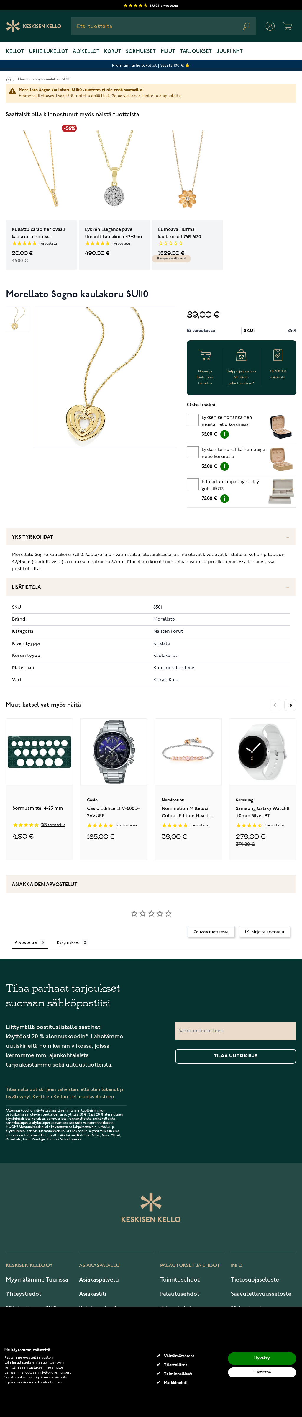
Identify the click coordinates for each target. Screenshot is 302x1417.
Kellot (15, 51)
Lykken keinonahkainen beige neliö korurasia (233, 453)
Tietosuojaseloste (255, 1279)
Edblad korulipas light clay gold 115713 (230, 485)
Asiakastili (92, 1293)
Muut (168, 51)
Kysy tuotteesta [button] (214, 931)
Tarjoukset (196, 51)
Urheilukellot (48, 51)
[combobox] (163, 26)
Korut (112, 51)
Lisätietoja (26, 587)
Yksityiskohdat (32, 537)
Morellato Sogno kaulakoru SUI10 (44, 79)
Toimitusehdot (180, 1279)
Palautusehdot (179, 1293)
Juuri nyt (230, 51)
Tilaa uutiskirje (235, 1056)
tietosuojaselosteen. (92, 1097)
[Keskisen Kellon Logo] (34, 26)
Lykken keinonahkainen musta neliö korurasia (227, 421)
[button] (290, 705)
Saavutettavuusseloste (261, 1293)
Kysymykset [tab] (68, 942)
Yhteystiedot (23, 1293)
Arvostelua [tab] (26, 942)
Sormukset (141, 51)
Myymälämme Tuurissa (37, 1279)
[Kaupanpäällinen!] (187, 172)
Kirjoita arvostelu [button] (268, 931)
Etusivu (8, 78)
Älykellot (86, 51)
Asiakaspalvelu (99, 1279)
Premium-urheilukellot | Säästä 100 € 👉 (151, 65)
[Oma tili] (270, 26)
